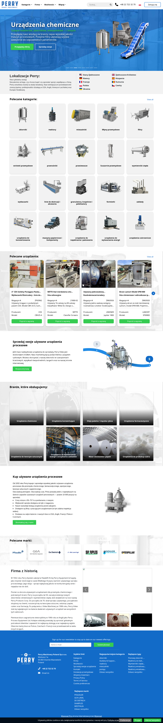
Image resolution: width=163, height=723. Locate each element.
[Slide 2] (71, 68)
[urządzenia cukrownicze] (140, 223)
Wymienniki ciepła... (136, 663)
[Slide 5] (83, 68)
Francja (86, 82)
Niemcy (86, 78)
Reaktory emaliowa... (137, 666)
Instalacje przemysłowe (83, 672)
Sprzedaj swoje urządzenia (85, 666)
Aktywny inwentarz (81, 675)
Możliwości (49, 4)
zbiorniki (103, 658)
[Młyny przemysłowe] (110, 115)
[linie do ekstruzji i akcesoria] (52, 187)
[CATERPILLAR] (128, 552)
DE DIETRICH (79, 700)
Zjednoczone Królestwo (126, 75)
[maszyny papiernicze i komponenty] (52, 223)
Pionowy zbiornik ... (136, 658)
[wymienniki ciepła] (140, 151)
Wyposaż (98, 716)
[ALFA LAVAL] (73, 552)
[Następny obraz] (149, 589)
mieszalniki (104, 666)
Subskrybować (104, 645)
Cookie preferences (82, 683)
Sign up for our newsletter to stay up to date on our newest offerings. (81, 639)
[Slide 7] (91, 68)
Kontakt (77, 669)
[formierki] (110, 187)
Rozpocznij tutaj (22, 369)
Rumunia (120, 82)
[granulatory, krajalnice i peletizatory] (81, 187)
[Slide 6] (87, 68)
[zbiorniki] (23, 115)
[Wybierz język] (139, 5)
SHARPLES (78, 703)
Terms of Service (80, 680)
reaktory (103, 663)
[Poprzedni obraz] (85, 589)
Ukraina (86, 89)
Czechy (119, 85)
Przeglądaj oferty (22, 47)
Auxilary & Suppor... (107, 661)
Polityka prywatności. (116, 720)
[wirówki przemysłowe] (23, 151)
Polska (86, 85)
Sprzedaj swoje (45, 47)
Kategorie (26, 4)
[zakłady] (140, 187)
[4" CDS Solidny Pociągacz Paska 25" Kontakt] (27, 275)
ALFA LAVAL (79, 698)
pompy (102, 669)
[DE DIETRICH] (54, 552)
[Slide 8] (95, 68)
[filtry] (140, 115)
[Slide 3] (75, 68)
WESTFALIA (79, 706)
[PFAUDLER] (18, 552)
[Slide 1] (67, 68)
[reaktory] (52, 115)
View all (150, 99)
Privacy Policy (79, 678)
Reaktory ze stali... (135, 661)
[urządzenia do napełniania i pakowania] (81, 223)
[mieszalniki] (81, 115)
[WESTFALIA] (36, 552)
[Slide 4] (79, 68)
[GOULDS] (110, 552)
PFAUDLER (78, 695)
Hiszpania (120, 78)
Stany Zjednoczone (91, 75)
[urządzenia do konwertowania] (23, 223)
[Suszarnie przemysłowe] (110, 151)
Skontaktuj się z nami (24, 522)
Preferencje (125, 720)
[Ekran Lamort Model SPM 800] (134, 275)
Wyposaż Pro (67, 716)
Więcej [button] (61, 4)
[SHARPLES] (91, 552)
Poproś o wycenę (27, 321)
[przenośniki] (52, 151)
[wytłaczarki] (23, 187)
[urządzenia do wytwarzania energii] (110, 223)
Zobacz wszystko (106, 672)
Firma (37, 4)
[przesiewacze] (81, 151)
